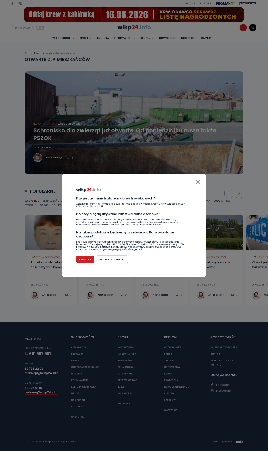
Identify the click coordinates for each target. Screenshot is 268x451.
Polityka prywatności (112, 259)
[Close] (198, 182)
